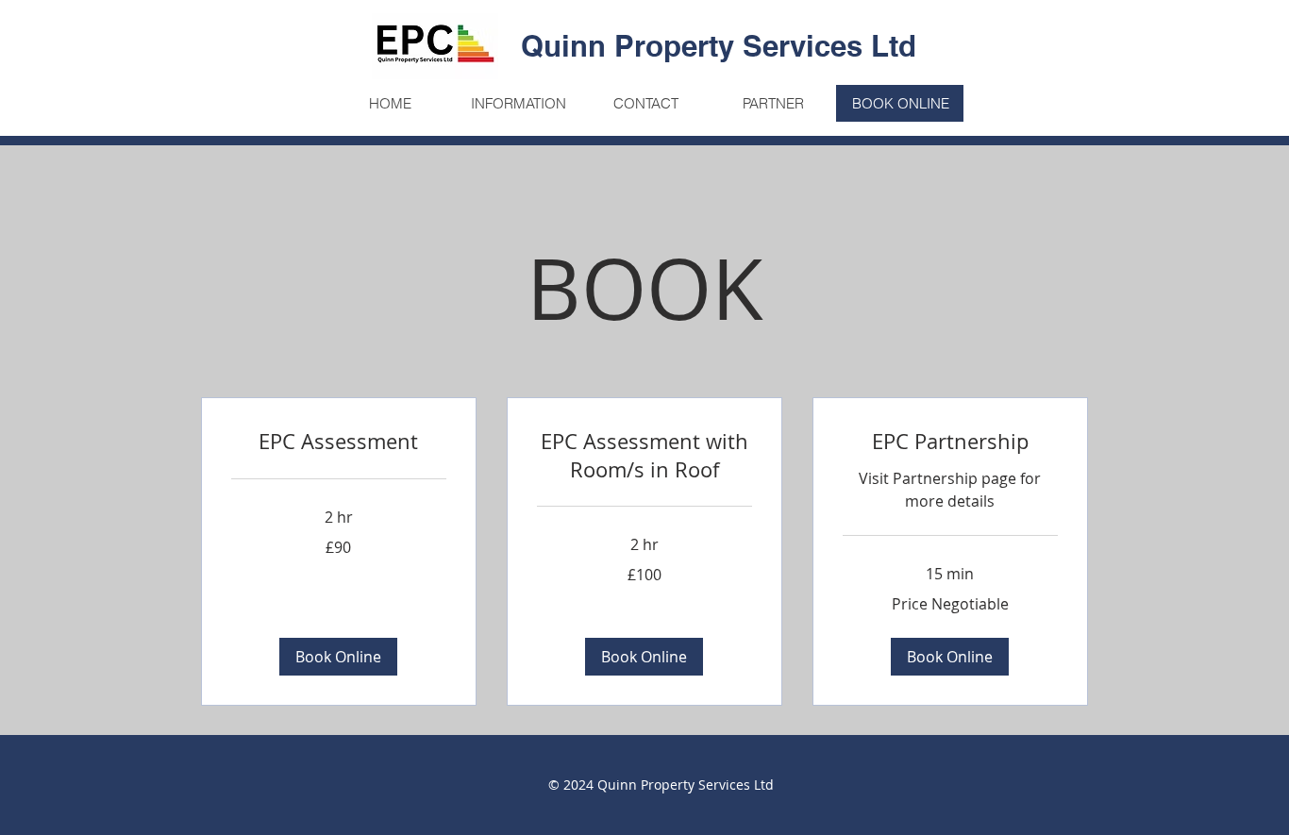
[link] (338, 441)
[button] (338, 657)
